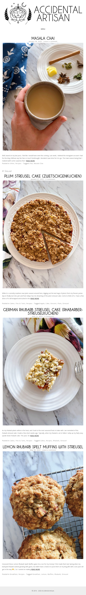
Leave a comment (50, 41)
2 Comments (50, 179)
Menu (43, 29)
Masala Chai (43, 38)
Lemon (43, 574)
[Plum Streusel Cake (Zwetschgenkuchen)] (43, 288)
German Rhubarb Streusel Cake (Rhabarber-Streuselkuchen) (43, 311)
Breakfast (14, 574)
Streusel (66, 303)
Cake (47, 303)
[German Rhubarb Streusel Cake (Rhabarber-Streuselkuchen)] (43, 425)
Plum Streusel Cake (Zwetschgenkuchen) (43, 176)
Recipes (18, 163)
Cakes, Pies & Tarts (17, 303)
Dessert (53, 303)
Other (12, 163)
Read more (30, 161)
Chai (31, 163)
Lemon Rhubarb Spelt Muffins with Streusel (43, 447)
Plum (59, 303)
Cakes (42, 441)
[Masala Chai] (43, 150)
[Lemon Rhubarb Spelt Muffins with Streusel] (43, 558)
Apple (42, 303)
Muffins (50, 574)
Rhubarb (56, 441)
